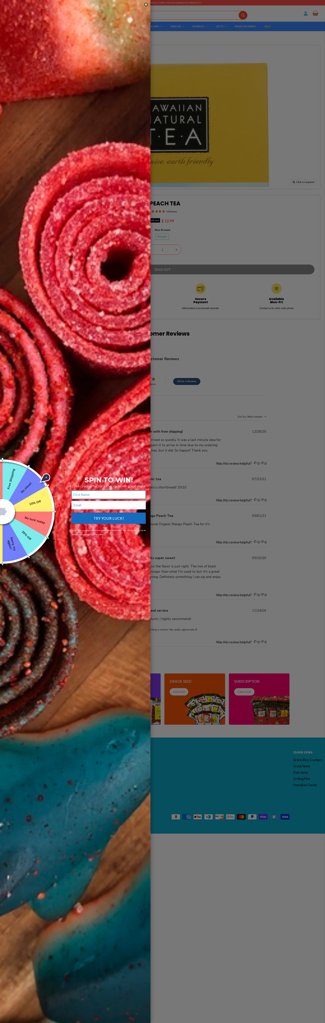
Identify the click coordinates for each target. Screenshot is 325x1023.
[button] (146, 4)
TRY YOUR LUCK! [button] (108, 518)
